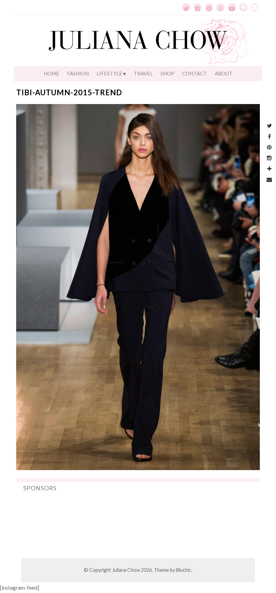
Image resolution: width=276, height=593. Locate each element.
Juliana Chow (126, 570)
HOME (51, 73)
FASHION (78, 73)
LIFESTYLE (109, 73)
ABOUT (224, 73)
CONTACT (194, 73)
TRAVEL (143, 73)
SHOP (167, 73)
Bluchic (183, 570)
